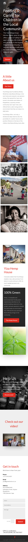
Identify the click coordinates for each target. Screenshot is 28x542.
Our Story (8, 86)
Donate (7, 59)
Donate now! (9, 395)
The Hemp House (11, 320)
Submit (20, 522)
